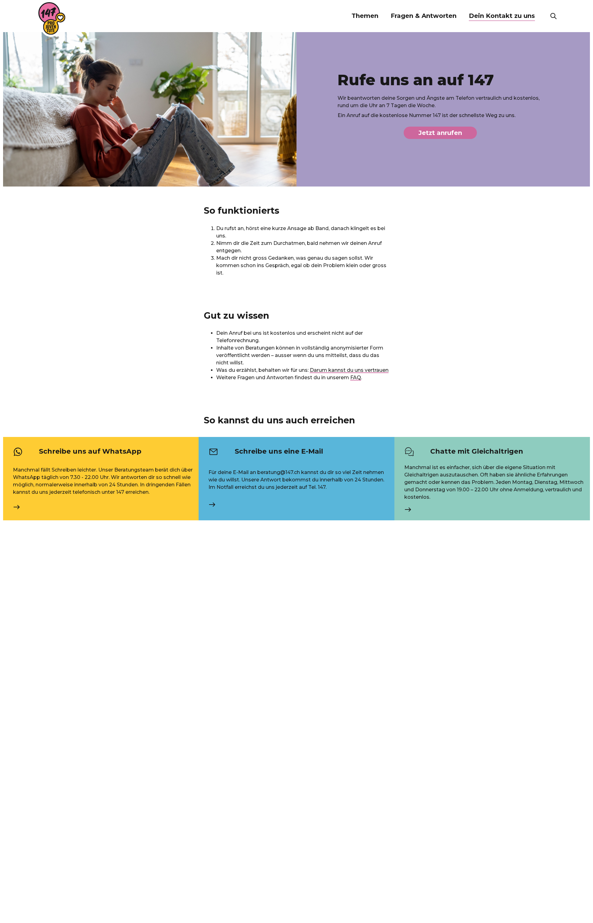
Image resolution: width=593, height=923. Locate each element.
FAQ (355, 377)
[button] (364, 16)
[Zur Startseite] (51, 18)
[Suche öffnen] (553, 16)
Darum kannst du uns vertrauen (349, 370)
